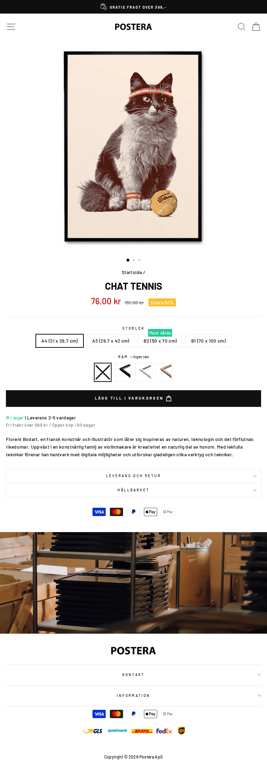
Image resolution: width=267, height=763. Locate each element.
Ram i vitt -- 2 (144, 372)
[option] (133, 6)
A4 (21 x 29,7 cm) (59, 341)
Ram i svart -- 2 (123, 372)
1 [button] (128, 260)
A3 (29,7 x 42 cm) (110, 341)
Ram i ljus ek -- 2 (164, 372)
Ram (133, 357)
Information (133, 695)
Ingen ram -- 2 (103, 372)
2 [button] (134, 261)
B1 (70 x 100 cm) (208, 341)
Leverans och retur (133, 476)
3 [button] (140, 261)
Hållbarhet (134, 490)
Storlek (133, 328)
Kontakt (133, 675)
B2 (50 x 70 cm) (160, 341)
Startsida (132, 272)
